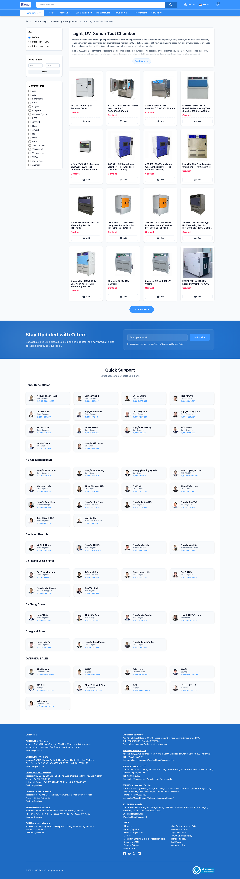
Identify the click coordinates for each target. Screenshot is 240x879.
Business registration (133, 832)
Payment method (178, 832)
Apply (44, 72)
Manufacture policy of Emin (183, 826)
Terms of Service (161, 344)
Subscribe (199, 337)
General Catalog (131, 845)
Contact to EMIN (131, 842)
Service (155, 13)
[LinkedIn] (139, 853)
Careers (127, 836)
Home (52, 13)
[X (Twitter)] (134, 853)
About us (64, 13)
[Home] (27, 21)
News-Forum (121, 13)
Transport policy (178, 839)
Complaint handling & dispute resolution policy (145, 839)
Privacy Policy (177, 344)
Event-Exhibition (84, 13)
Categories (32, 13)
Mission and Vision (179, 829)
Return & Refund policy (181, 836)
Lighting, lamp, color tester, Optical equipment (55, 21)
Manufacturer (103, 13)
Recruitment (141, 13)
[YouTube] (129, 853)
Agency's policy (131, 829)
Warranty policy (178, 845)
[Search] (171, 5)
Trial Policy (176, 842)
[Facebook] (124, 853)
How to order (130, 848)
